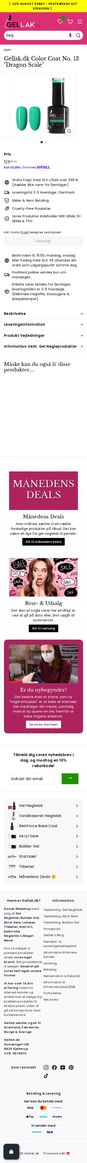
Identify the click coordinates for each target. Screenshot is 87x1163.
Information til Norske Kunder (60, 954)
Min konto (51, 999)
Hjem (7, 50)
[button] (70, 35)
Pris (7, 154)
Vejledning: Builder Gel (61, 922)
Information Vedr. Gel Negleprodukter (40, 346)
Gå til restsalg (43, 628)
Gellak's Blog (54, 935)
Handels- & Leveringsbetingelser (60, 943)
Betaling (50, 969)
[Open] (11, 1152)
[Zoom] (69, 131)
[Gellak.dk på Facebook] (54, 1067)
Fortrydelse (52, 993)
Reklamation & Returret (62, 976)
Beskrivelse (15, 313)
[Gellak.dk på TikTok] (46, 1075)
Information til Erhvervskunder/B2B (59, 984)
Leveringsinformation (24, 324)
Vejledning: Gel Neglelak (63, 910)
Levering (50, 963)
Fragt (25, 232)
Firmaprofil (52, 929)
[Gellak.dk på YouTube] (62, 1067)
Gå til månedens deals (43, 542)
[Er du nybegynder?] (43, 664)
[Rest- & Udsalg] (43, 577)
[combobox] (43, 35)
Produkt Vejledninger (24, 335)
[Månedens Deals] (43, 490)
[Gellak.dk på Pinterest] (71, 1067)
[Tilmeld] (70, 778)
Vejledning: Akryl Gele (61, 916)
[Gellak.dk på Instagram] (46, 1067)
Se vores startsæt (43, 724)
